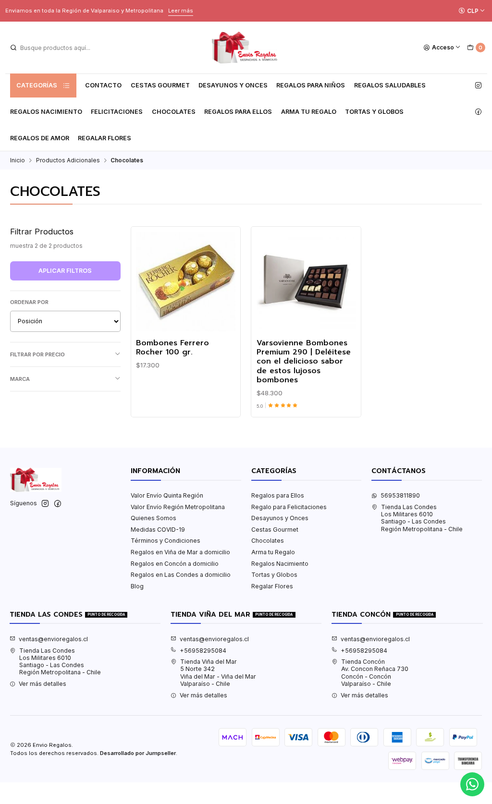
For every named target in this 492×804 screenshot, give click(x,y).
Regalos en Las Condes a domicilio (181, 574)
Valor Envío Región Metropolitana (178, 507)
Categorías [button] (36, 85)
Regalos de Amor (39, 138)
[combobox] (58, 47)
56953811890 (400, 495)
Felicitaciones (117, 111)
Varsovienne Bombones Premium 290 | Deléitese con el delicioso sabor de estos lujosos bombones (304, 361)
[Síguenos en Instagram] (478, 85)
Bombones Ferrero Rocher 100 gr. (172, 348)
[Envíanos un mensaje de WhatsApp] (472, 784)
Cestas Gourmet (160, 85)
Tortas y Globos (374, 111)
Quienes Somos (153, 518)
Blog (137, 586)
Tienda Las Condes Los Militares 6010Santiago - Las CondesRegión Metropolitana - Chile (422, 518)
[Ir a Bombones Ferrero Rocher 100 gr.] (185, 281)
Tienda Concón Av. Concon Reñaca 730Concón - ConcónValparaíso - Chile (374, 672)
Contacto (103, 85)
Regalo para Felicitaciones (289, 507)
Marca (20, 379)
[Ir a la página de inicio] (246, 47)
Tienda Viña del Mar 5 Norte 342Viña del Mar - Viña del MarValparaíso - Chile (218, 672)
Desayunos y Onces (233, 85)
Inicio (17, 160)
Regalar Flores (104, 138)
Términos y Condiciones (165, 540)
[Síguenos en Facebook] (478, 112)
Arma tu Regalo (308, 111)
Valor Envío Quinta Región (167, 495)
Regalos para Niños (310, 85)
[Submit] (13, 47)
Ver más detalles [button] (42, 683)
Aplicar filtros (65, 270)
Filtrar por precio (37, 354)
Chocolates (174, 111)
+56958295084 (203, 650)
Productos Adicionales (68, 160)
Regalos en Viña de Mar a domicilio (180, 552)
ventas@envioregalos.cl (53, 639)
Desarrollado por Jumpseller (138, 753)
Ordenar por (29, 302)
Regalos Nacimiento (46, 111)
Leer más (180, 10)
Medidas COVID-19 (158, 529)
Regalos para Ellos (238, 111)
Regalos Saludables (390, 85)
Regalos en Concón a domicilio (175, 563)
